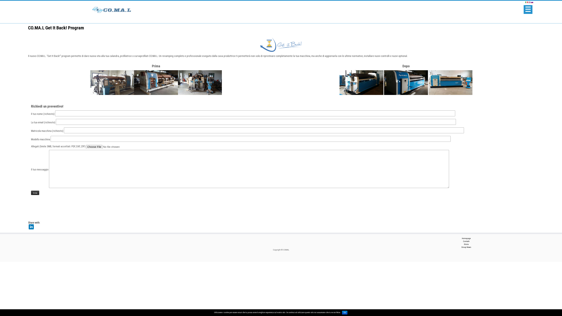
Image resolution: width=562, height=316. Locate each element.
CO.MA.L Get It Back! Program (56, 28)
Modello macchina (41, 139)
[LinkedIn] (31, 226)
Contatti (466, 241)
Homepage (466, 238)
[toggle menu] (528, 9)
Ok (345, 313)
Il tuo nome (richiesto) (43, 113)
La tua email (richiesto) (43, 122)
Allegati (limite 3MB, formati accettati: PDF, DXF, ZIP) (58, 146)
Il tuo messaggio (40, 169)
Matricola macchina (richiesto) (47, 130)
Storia (466, 244)
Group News (466, 247)
